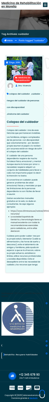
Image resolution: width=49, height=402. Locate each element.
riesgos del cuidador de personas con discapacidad (23, 104)
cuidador (35, 94)
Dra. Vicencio (24, 85)
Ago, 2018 (14, 62)
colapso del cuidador (19, 94)
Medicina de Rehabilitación (23, 79)
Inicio (10, 40)
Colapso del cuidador (22, 122)
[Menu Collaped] (45, 4)
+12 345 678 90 (29, 375)
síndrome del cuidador (18, 114)
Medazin (33, 398)
